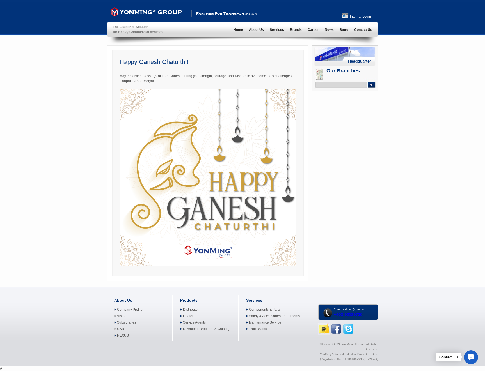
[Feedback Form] (324, 333)
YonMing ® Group (145, 13)
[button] (471, 357)
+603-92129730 (348, 314)
